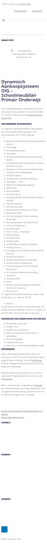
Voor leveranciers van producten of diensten (20, 484)
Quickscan (38, 385)
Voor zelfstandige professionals (14, 472)
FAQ (3, 510)
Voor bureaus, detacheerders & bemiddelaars (20, 478)
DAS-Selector (36, 360)
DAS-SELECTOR (20, 11)
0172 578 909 (24, 4)
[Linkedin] (4, 529)
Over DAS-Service (8, 504)
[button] (23, 34)
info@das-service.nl (9, 434)
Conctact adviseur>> (9, 491)
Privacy (4, 516)
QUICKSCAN (37, 11)
